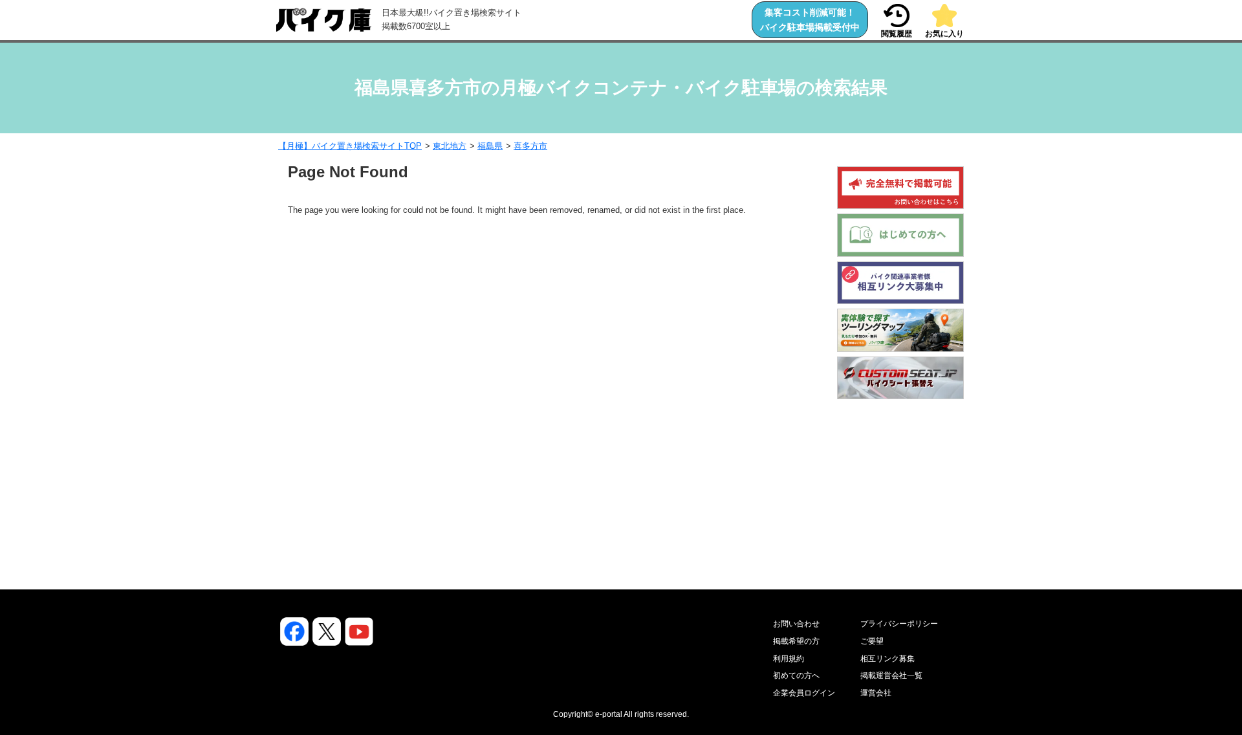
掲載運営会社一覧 (891, 675)
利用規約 (788, 658)
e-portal (608, 714)
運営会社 (875, 692)
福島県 (490, 146)
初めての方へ (796, 675)
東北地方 (449, 146)
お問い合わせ (796, 623)
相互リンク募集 (887, 658)
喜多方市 (530, 146)
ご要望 (872, 641)
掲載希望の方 (796, 641)
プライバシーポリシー (899, 623)
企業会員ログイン (804, 692)
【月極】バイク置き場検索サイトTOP (350, 146)
